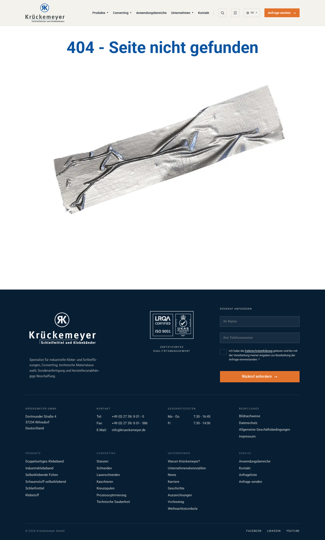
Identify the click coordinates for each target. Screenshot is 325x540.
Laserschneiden (108, 475)
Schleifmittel (34, 488)
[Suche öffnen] (222, 13)
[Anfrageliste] (235, 13)
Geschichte (176, 488)
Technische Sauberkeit (113, 502)
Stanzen (102, 461)
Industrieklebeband (39, 468)
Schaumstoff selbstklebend (45, 482)
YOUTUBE (293, 530)
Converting (122, 13)
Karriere (173, 482)
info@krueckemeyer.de (128, 430)
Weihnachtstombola (182, 509)
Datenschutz (248, 423)
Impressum (247, 436)
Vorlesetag (176, 502)
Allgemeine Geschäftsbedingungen (264, 430)
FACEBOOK (254, 530)
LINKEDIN (274, 530)
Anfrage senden (282, 13)
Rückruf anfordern (257, 377)
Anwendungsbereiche (151, 13)
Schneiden (104, 468)
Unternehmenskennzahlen (187, 468)
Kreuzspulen (106, 488)
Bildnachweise (249, 416)
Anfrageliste (248, 475)
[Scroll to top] (315, 530)
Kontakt (203, 13)
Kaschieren (105, 482)
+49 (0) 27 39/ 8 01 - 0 (128, 417)
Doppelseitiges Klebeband (44, 461)
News (172, 475)
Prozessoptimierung (111, 495)
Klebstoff (32, 495)
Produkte (100, 13)
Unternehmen (182, 13)
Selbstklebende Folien (41, 475)
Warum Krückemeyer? (184, 461)
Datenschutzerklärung (258, 350)
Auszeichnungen (180, 495)
